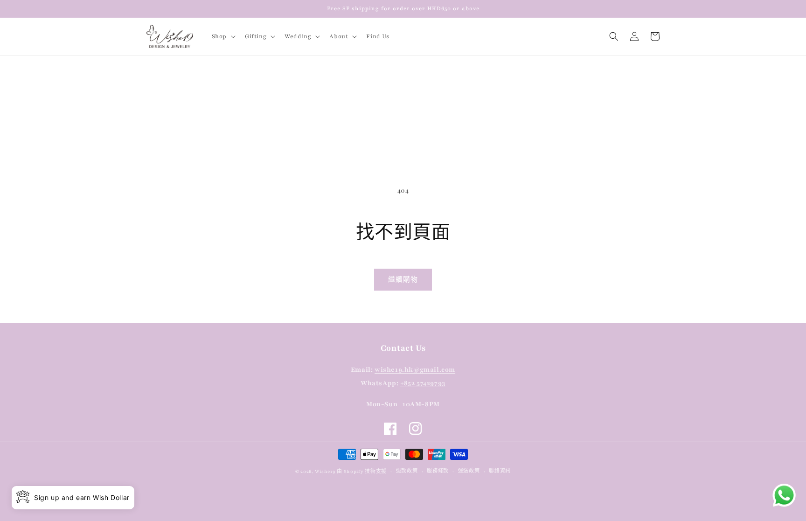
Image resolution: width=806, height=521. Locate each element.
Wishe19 (325, 471)
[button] (222, 36)
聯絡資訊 (500, 471)
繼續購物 (403, 280)
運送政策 (469, 471)
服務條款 (438, 471)
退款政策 (407, 471)
